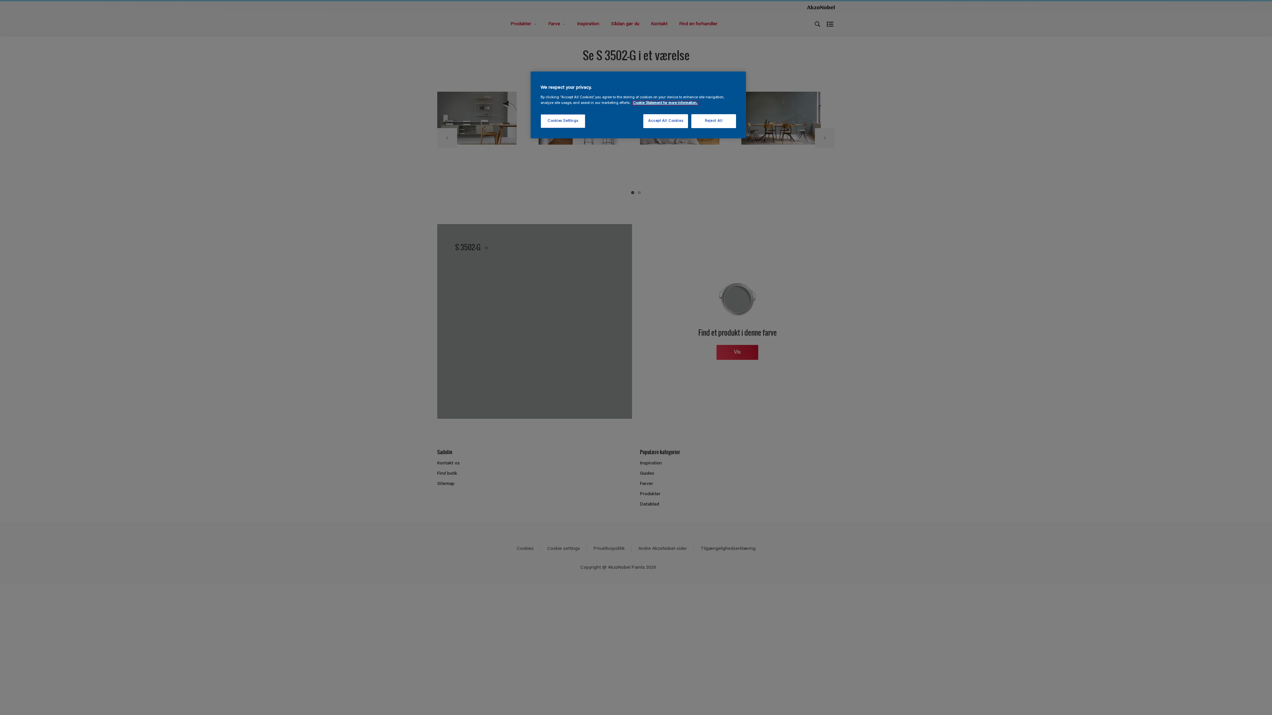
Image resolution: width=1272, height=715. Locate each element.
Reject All (714, 121)
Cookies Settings (563, 121)
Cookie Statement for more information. (665, 103)
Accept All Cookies (665, 121)
